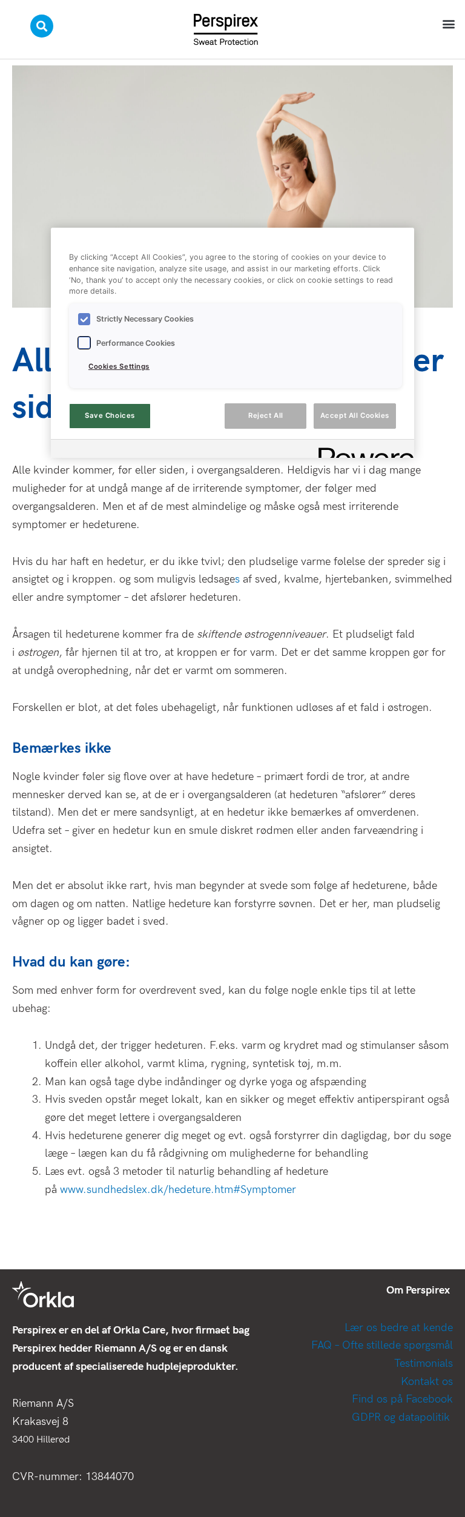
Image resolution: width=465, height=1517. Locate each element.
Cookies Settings (119, 366)
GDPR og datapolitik (402, 1417)
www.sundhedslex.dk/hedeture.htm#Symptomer (178, 1189)
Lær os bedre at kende (399, 1327)
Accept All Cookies (354, 415)
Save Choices (110, 415)
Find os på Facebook (402, 1399)
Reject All (265, 415)
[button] (449, 23)
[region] (232, 343)
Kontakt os (427, 1381)
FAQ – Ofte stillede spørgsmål (382, 1345)
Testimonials (423, 1363)
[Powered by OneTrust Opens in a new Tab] (362, 450)
